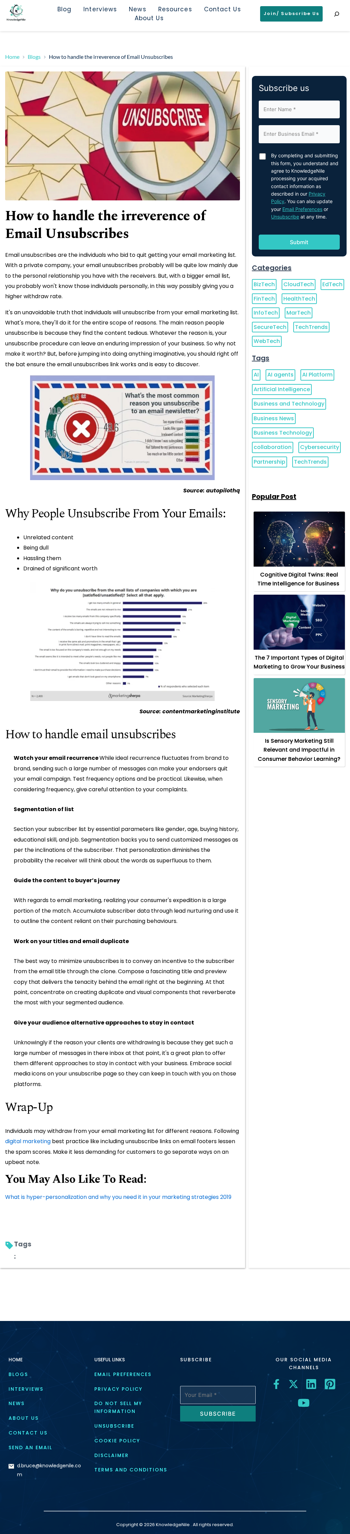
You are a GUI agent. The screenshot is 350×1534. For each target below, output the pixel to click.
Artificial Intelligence (282, 389)
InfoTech (266, 313)
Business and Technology (289, 404)
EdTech (332, 284)
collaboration (273, 447)
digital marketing (28, 1141)
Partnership (269, 462)
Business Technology (283, 433)
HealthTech (299, 299)
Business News (274, 418)
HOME (16, 1359)
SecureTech (270, 327)
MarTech (298, 313)
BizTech (264, 284)
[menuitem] (64, 9)
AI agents (280, 375)
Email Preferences (302, 209)
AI (256, 375)
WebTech (267, 341)
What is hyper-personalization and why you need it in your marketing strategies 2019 (118, 1197)
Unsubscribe (285, 217)
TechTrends (311, 327)
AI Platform (317, 375)
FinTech (264, 299)
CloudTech (298, 284)
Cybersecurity (319, 447)
